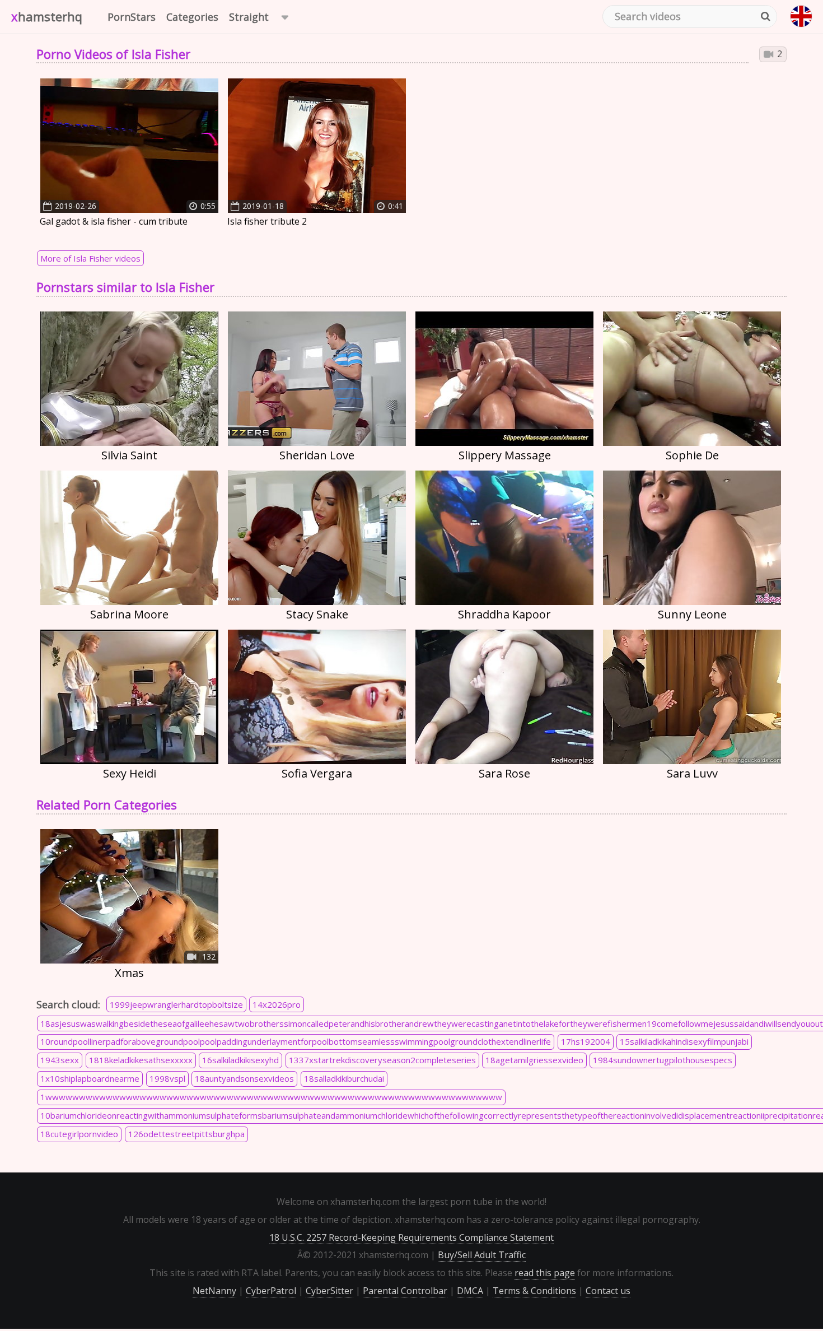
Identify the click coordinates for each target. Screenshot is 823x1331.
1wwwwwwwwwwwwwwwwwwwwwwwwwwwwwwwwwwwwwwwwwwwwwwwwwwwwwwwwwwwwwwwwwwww (271, 1096)
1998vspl (167, 1078)
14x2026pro (276, 1004)
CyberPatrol (271, 1291)
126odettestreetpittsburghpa (186, 1133)
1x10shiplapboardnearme (89, 1078)
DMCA (470, 1291)
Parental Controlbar (405, 1291)
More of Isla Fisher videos (90, 258)
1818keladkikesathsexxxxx (141, 1059)
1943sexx (59, 1059)
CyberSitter (329, 1291)
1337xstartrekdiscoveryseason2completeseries (382, 1059)
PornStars (131, 17)
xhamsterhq (46, 16)
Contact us (608, 1291)
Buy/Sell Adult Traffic (482, 1255)
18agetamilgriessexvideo (534, 1059)
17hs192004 (585, 1041)
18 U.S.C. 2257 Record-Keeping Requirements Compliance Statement (411, 1237)
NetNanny (214, 1291)
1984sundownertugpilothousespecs (662, 1059)
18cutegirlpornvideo (79, 1133)
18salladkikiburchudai (344, 1078)
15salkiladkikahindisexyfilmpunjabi (684, 1041)
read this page (545, 1273)
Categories (192, 17)
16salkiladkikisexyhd (240, 1059)
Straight (249, 17)
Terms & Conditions (534, 1291)
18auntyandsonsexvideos (244, 1078)
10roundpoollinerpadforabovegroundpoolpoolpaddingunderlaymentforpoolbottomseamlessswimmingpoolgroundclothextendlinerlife (295, 1041)
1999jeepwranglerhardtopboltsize (176, 1004)
